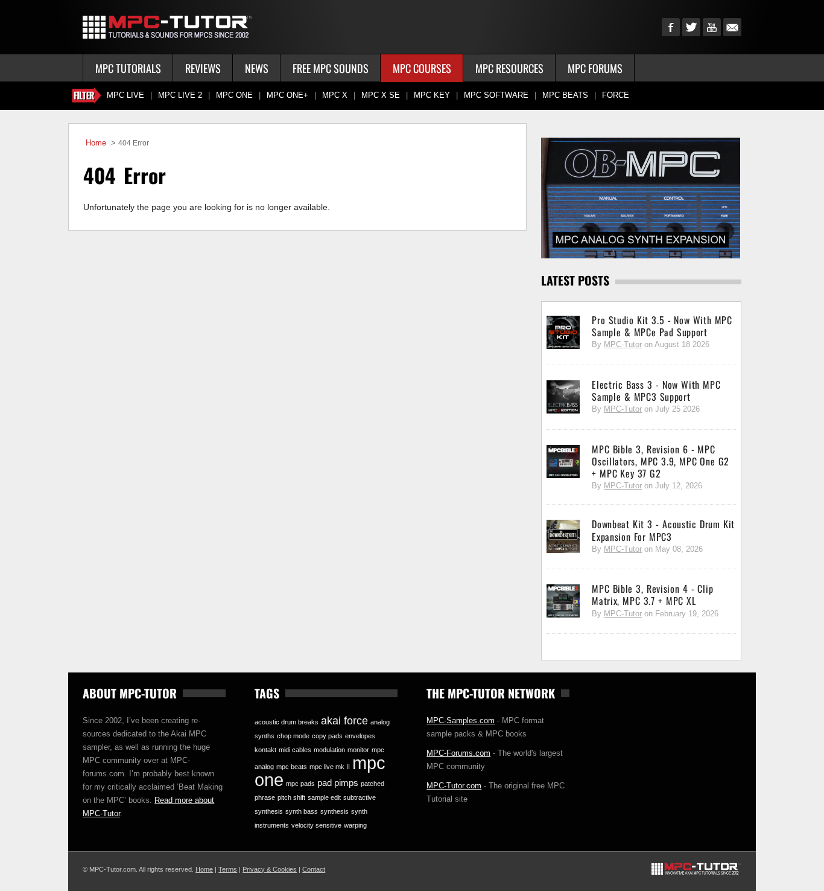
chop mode (293, 735)
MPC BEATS (565, 95)
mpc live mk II (329, 766)
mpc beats (291, 766)
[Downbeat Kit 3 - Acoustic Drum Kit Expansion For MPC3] (563, 537)
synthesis (334, 811)
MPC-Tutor (623, 344)
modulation (329, 749)
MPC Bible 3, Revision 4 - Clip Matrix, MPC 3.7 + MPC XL (652, 594)
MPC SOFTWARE (496, 95)
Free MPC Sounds (331, 68)
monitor (358, 749)
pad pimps (337, 783)
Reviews (203, 68)
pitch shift (291, 797)
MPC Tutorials (128, 68)
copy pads (327, 735)
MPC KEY (432, 95)
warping (355, 825)
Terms (227, 869)
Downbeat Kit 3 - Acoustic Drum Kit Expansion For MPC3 (663, 530)
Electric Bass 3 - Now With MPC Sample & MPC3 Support (656, 390)
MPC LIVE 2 (180, 95)
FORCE (615, 95)
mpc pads (300, 783)
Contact (313, 869)
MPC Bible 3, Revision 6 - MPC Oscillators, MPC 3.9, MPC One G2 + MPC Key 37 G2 (660, 461)
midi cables (295, 749)
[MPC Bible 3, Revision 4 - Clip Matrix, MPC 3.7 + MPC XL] (563, 601)
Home (96, 143)
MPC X (334, 95)
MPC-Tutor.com (453, 785)
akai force (344, 721)
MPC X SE (380, 95)
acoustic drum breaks (287, 722)
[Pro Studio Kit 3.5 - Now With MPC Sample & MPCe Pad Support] (563, 333)
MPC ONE (234, 95)
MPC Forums (595, 68)
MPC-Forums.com (458, 753)
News (256, 68)
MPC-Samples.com (460, 720)
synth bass (301, 811)
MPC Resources (509, 68)
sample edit (324, 797)
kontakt (265, 749)
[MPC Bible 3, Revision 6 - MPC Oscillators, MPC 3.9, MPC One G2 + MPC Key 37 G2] (563, 462)
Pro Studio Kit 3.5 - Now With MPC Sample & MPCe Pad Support (662, 326)
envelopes (360, 735)
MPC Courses (422, 68)
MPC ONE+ (287, 95)
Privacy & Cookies (269, 869)
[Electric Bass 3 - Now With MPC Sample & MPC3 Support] (563, 397)
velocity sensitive (316, 825)
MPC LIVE (125, 95)
